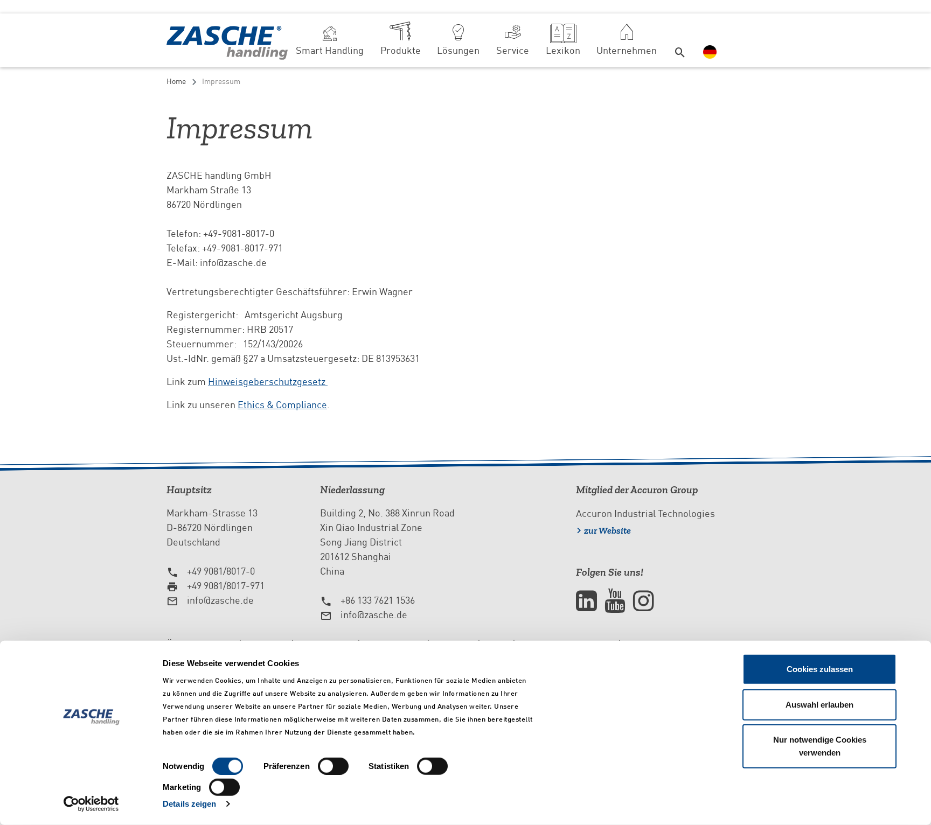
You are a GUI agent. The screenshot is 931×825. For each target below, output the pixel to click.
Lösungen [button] (458, 50)
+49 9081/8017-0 (221, 571)
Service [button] (512, 50)
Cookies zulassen (820, 669)
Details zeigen (189, 803)
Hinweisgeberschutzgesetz (268, 381)
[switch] (333, 766)
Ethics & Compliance (282, 404)
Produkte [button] (400, 50)
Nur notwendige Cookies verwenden (819, 746)
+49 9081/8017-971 (226, 585)
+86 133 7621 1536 (378, 600)
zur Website (607, 530)
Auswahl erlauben (819, 704)
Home (176, 81)
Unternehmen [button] (626, 50)
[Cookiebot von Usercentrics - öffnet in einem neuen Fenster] (91, 804)
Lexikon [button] (563, 50)
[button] (680, 40)
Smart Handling (330, 50)
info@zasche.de (220, 600)
